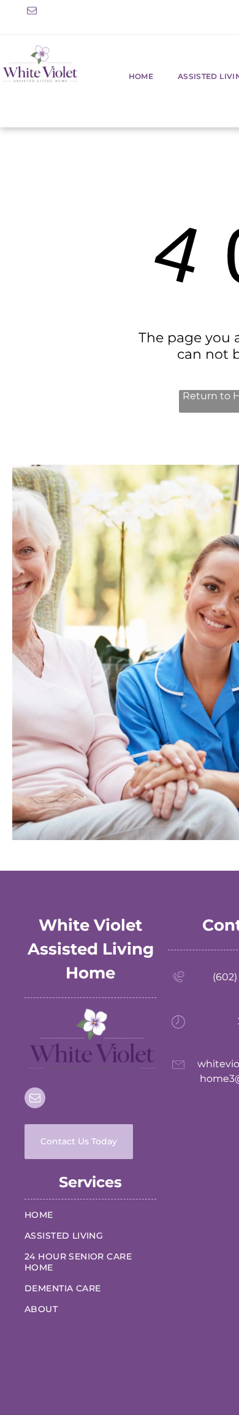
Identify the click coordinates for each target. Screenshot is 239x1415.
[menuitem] (128, 76)
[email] (32, 12)
